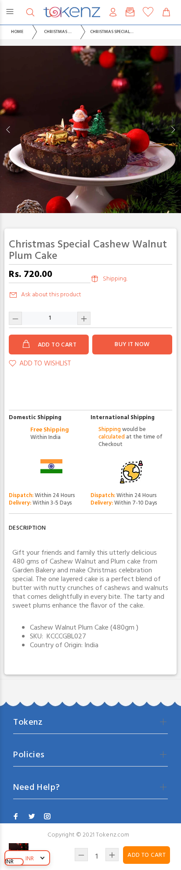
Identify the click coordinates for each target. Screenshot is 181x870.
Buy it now (132, 344)
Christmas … (58, 31)
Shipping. (115, 279)
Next (172, 129)
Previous (8, 129)
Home (17, 31)
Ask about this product (51, 295)
